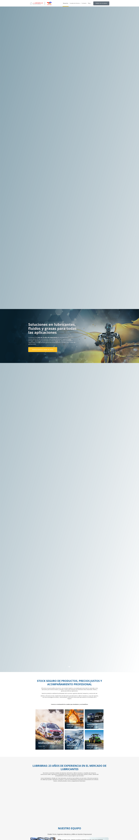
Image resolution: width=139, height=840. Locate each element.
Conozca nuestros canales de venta (42, 349)
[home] (36, 3)
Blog (89, 3)
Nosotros (65, 3)
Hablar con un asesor (101, 3)
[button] (74, 4)
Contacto (84, 3)
